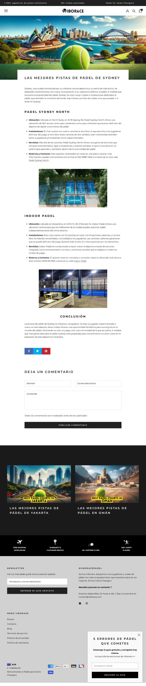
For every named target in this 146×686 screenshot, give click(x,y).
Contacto (11, 624)
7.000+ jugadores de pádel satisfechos (25, 3)
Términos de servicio (17, 633)
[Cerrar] (139, 635)
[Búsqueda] (133, 10)
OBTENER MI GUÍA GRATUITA (37, 591)
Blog (9, 628)
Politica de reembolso (18, 642)
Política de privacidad (18, 638)
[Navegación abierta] (6, 11)
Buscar (10, 619)
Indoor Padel (80, 261)
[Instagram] (87, 603)
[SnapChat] (80, 603)
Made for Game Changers (120, 3)
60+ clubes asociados (73, 3)
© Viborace (14, 668)
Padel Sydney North (39, 160)
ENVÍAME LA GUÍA (115, 675)
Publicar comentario (73, 425)
